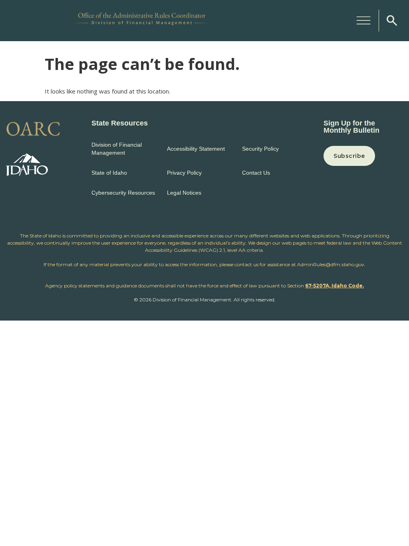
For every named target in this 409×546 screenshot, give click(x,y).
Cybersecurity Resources (123, 192)
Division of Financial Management (116, 148)
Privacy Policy (184, 172)
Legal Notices (184, 192)
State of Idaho (109, 172)
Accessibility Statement (196, 148)
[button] (363, 19)
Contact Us (256, 172)
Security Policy (260, 148)
